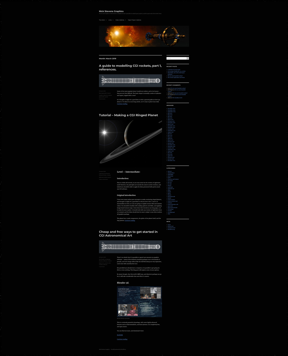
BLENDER (120, 335)
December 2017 (171, 126)
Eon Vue (170, 182)
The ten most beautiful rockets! (175, 76)
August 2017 (171, 132)
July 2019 (170, 116)
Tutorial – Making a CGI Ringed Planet (128, 115)
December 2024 (171, 108)
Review (169, 198)
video (169, 214)
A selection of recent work (174, 69)
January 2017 (171, 143)
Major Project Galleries (134, 20)
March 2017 (170, 140)
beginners (101, 263)
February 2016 (171, 157)
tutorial (106, 96)
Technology (170, 209)
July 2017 (170, 133)
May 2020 (170, 115)
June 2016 (170, 154)
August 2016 (171, 151)
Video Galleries (119, 20)
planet (106, 177)
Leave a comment (103, 179)
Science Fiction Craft (173, 201)
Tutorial (109, 93)
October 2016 (171, 148)
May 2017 (170, 137)
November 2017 (171, 127)
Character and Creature (173, 179)
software (105, 264)
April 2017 (170, 138)
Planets (108, 173)
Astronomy (170, 176)
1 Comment (102, 266)
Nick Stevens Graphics (111, 11)
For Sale (170, 184)
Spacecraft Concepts (172, 207)
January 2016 (171, 159)
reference (105, 95)
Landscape (107, 259)
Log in (169, 224)
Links (110, 20)
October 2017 (171, 129)
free (110, 263)
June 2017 (170, 135)
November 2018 (171, 122)
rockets (110, 95)
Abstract (170, 171)
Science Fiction (102, 175)
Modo (169, 190)
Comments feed (171, 227)
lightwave (101, 177)
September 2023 (171, 111)
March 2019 (170, 119)
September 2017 (171, 130)
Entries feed (170, 226)
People (169, 191)
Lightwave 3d (102, 173)
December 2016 (171, 144)
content (106, 263)
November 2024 (171, 110)
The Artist (102, 20)
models (101, 95)
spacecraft (101, 96)
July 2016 (170, 152)
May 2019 (170, 118)
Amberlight (170, 174)
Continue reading (122, 104)
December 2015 (171, 160)
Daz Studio (101, 259)
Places (169, 193)
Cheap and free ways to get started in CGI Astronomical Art (128, 233)
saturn (109, 177)
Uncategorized (171, 212)
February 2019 (171, 121)
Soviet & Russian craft (173, 204)
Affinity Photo (171, 173)
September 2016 (171, 149)
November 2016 (171, 146)
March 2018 (170, 124)
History (169, 185)
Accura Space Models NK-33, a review (176, 71)
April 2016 (170, 155)
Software (105, 260)
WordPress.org (171, 229)
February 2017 (171, 141)
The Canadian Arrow (177, 97)
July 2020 (170, 113)
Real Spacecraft (102, 93)
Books (169, 177)
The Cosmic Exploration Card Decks (176, 77)
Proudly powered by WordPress (118, 349)
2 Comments (102, 99)
